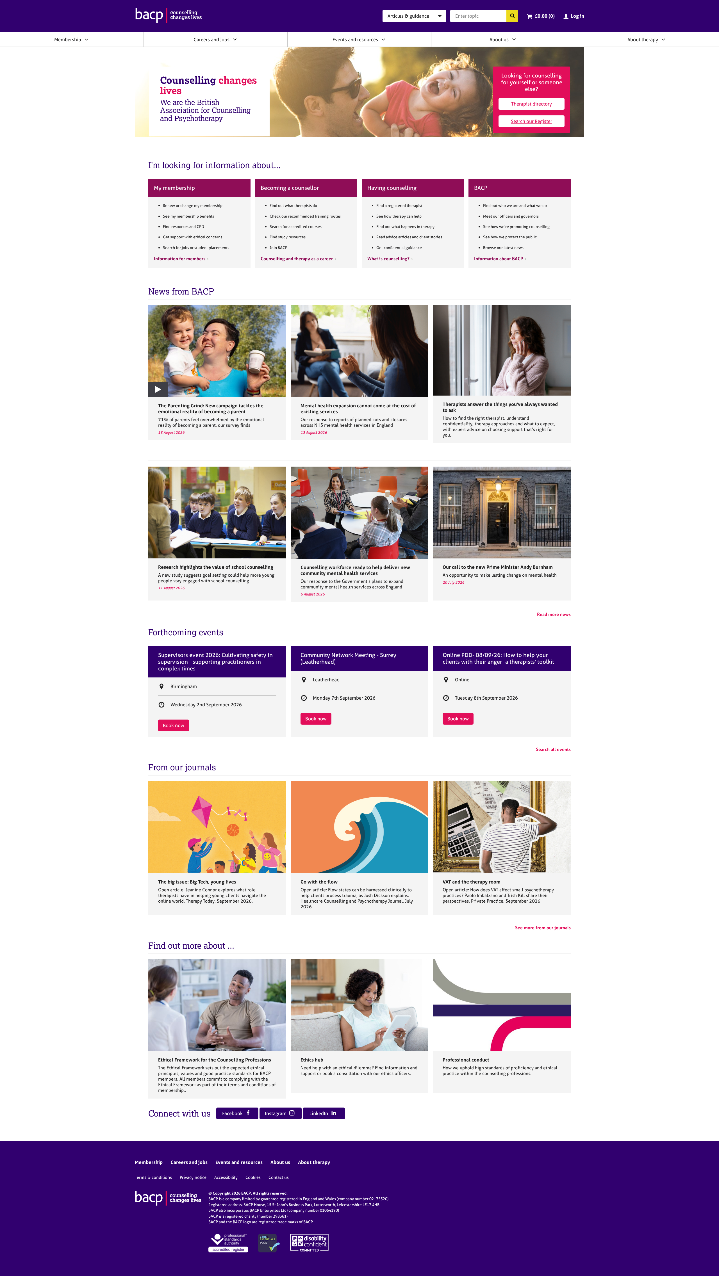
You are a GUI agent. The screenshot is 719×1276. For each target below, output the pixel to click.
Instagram (276, 1113)
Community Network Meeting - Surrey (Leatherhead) (348, 658)
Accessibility (226, 1177)
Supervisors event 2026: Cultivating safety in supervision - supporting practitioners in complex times (215, 662)
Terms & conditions (153, 1177)
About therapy (642, 39)
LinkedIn (319, 1113)
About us (499, 39)
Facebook (233, 1113)
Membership (67, 39)
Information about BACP (498, 258)
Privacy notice (193, 1177)
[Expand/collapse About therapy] (663, 39)
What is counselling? (388, 258)
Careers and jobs (211, 39)
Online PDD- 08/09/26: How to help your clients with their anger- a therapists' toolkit (498, 658)
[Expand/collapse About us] (514, 39)
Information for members (179, 258)
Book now (173, 725)
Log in (577, 16)
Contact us (279, 1177)
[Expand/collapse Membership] (86, 39)
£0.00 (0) (545, 16)
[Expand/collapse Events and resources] (383, 39)
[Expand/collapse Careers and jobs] (235, 39)
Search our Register (531, 121)
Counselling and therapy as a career (297, 258)
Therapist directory (531, 104)
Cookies (253, 1177)
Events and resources (355, 39)
